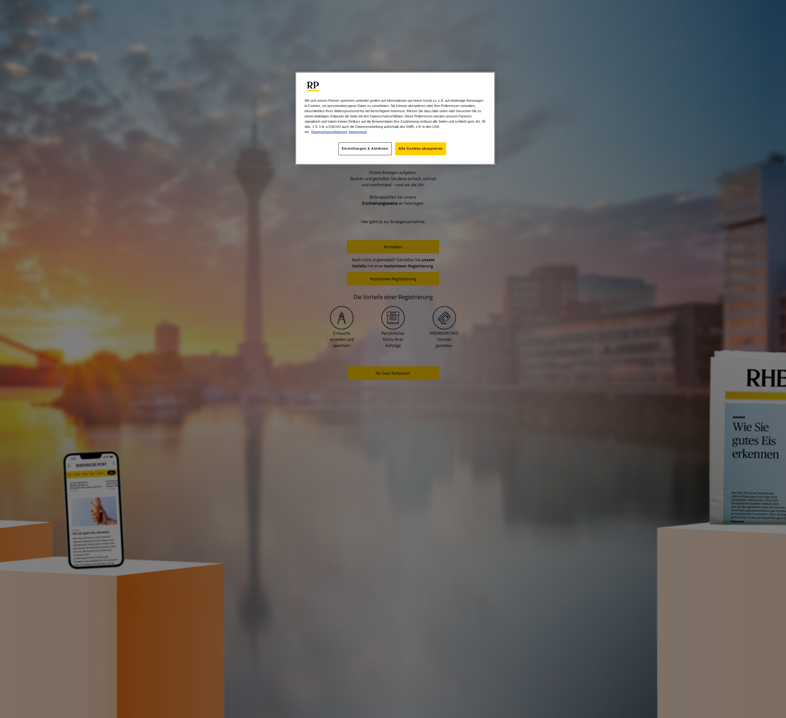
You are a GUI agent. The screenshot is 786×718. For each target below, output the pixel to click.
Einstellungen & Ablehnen (365, 148)
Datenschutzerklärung (329, 132)
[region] (395, 118)
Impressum (358, 132)
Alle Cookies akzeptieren (421, 148)
